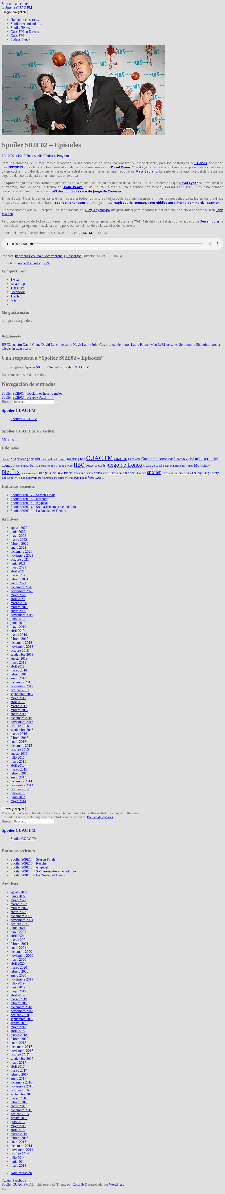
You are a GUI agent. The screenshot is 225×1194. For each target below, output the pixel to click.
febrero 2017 (19, 710)
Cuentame (134, 459)
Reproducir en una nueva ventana (39, 256)
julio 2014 (18, 793)
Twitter (7, 1180)
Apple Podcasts (29, 263)
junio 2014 (18, 797)
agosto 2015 (19, 753)
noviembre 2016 (22, 722)
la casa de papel (152, 465)
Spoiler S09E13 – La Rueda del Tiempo (38, 511)
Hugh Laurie (82, 344)
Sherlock (129, 473)
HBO (79, 465)
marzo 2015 (19, 769)
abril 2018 (18, 666)
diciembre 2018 (21, 642)
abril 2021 (18, 571)
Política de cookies (100, 817)
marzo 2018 (19, 670)
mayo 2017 (18, 698)
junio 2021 (18, 563)
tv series (69, 477)
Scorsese (88, 473)
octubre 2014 (20, 789)
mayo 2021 (18, 567)
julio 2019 (18, 619)
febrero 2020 (19, 607)
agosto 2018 (19, 658)
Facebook (19, 1180)
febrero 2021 (19, 579)
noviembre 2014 (22, 785)
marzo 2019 (19, 635)
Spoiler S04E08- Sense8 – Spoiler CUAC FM (57, 367)
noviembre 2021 (22, 555)
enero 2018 (18, 678)
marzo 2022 (19, 539)
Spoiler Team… (22, 27)
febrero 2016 (19, 738)
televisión (8, 348)
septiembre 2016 (22, 730)
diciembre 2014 (21, 781)
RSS (46, 263)
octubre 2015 (20, 749)
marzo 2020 (19, 603)
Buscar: (7, 401)
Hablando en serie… (25, 20)
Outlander (78, 473)
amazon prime (25, 459)
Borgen (62, 459)
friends (51, 465)
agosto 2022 (19, 528)
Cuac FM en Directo (25, 31)
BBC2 (6, 344)
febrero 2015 (19, 773)
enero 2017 (18, 714)
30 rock (6, 459)
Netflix (11, 471)
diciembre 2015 (21, 745)
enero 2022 (18, 547)
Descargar (73, 256)
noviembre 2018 (22, 646)
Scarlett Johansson (70, 203)
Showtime (203, 344)
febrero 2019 (19, 638)
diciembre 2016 (21, 718)
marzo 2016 (19, 734)
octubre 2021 (20, 559)
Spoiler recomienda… (26, 24)
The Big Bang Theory (205, 473)
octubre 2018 (20, 650)
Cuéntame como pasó (158, 458)
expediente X (22, 465)
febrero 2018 (19, 674)
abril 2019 (18, 631)
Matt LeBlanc (160, 344)
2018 (13, 459)
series (174, 344)
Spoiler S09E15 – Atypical (29, 503)
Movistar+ (202, 465)
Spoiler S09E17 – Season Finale (33, 495)
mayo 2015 (18, 761)
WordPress (116, 1184)
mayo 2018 (18, 662)
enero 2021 (18, 583)
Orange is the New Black (55, 473)
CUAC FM (85, 233)
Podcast (49, 156)
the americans (182, 473)
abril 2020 (18, 599)
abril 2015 (18, 765)
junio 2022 (18, 532)
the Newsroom (45, 477)
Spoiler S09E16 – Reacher (29, 499)
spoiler (39, 156)
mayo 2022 (18, 535)
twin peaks (23, 348)
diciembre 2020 (21, 587)
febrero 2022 (19, 543)
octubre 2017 (20, 690)
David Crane (31, 344)
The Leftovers (29, 477)
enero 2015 (18, 777)
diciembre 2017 (21, 682)
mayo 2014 (18, 801)
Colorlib (78, 1184)
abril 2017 (18, 702)
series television (112, 473)
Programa (63, 156)
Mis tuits (8, 440)
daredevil (182, 459)
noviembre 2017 (22, 686)
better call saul (49, 459)
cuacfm (17, 344)
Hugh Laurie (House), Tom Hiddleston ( (149, 203)
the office (59, 477)
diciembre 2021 (21, 551)
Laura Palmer (140, 344)
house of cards (95, 465)
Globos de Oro (64, 465)
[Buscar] (56, 402)
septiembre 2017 (22, 694)
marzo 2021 (19, 575)
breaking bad (76, 459)
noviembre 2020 (22, 591)
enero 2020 (18, 611)
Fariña (42, 465)
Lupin (166, 466)
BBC (38, 459)
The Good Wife (11, 477)
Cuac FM (17, 35)
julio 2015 (18, 757)
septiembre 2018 (22, 654)
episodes (66, 344)
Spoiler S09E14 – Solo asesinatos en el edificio (43, 507)
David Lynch (50, 344)
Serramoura (187, 344)
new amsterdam (29, 473)
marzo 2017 (19, 706)
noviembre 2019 (22, 615)
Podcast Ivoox (20, 39)
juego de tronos (119, 344)
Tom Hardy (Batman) (203, 203)
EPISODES (15, 167)
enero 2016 (18, 741)
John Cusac (100, 344)
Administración (21, 1173)
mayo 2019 (18, 627)
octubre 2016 (20, 726)
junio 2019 (18, 623)
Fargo (34, 465)
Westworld (96, 477)
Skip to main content (16, 4)
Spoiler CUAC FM (19, 410)
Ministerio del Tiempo (181, 465)
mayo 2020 (18, 595)
